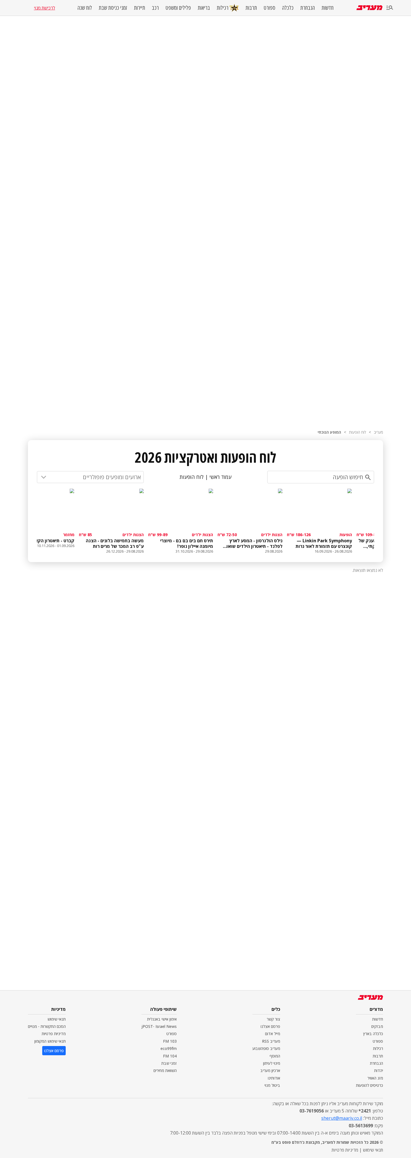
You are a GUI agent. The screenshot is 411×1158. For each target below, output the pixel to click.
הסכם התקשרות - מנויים (47, 1026)
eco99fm (168, 1048)
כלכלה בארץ (373, 1033)
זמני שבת (169, 1063)
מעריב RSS (271, 1041)
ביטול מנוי (272, 1085)
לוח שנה (84, 8)
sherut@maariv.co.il (341, 1118)
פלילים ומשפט (178, 8)
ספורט (269, 8)
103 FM (170, 1041)
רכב (155, 8)
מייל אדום (272, 1033)
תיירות (139, 8)
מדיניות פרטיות (54, 1033)
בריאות (204, 8)
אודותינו (274, 1078)
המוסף (275, 1056)
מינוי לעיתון (271, 1063)
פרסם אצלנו (270, 1026)
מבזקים (377, 1026)
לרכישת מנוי (44, 8)
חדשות (328, 8)
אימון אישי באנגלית (162, 1019)
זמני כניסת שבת (113, 8)
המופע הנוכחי (329, 432)
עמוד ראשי (220, 476)
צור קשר (273, 1019)
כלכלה (288, 8)
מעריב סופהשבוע (266, 1048)
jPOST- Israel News (159, 1026)
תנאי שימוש (57, 1019)
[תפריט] (389, 8)
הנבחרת (307, 8)
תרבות (251, 8)
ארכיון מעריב (270, 1070)
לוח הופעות (357, 432)
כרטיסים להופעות (369, 1085)
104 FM (170, 1056)
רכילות (222, 7)
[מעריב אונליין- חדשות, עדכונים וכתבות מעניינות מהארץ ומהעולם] (369, 7)
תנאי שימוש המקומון (50, 1041)
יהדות (378, 1070)
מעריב (378, 432)
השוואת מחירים (165, 1070)
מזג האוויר (375, 1078)
